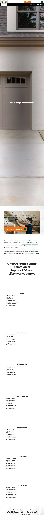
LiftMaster (34, 217)
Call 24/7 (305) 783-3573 (36, 4)
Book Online (27, 1)
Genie (20, 219)
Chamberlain (7, 219)
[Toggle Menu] (42, 2)
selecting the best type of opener (30, 244)
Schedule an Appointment (14, 229)
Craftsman (13, 219)
